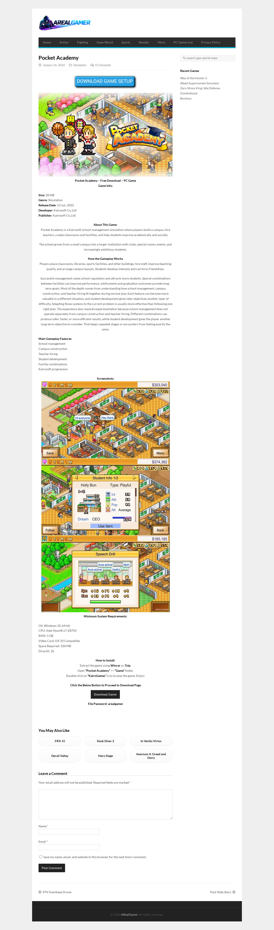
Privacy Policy (210, 42)
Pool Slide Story (220, 892)
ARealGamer (129, 914)
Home (47, 42)
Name (43, 826)
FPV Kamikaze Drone (57, 892)
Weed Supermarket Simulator (199, 83)
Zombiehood (188, 93)
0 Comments (103, 65)
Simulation (79, 65)
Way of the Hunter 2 (193, 78)
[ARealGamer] (65, 23)
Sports (126, 42)
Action (64, 42)
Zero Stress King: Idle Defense (200, 88)
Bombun (186, 98)
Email (43, 841)
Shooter (144, 42)
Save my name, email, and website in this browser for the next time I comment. (94, 857)
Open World (105, 42)
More (161, 42)
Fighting (82, 42)
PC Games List (183, 42)
